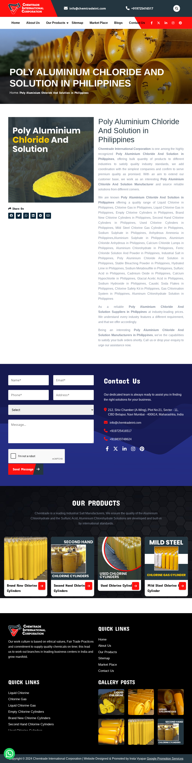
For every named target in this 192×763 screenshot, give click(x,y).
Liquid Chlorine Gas (22, 705)
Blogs (118, 22)
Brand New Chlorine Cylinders (29, 718)
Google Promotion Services (165, 758)
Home (15, 22)
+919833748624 (120, 439)
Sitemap (77, 22)
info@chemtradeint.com (87, 8)
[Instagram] (173, 23)
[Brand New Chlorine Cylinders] (41, 586)
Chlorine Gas (17, 699)
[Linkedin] (166, 23)
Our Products (55, 22)
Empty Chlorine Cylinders (26, 711)
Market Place (99, 22)
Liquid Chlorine (18, 693)
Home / (15, 93)
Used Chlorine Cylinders (118, 585)
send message (24, 469)
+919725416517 (141, 8)
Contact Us (137, 22)
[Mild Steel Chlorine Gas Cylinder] (182, 586)
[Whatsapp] (9, 753)
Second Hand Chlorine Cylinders (31, 724)
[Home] (26, 8)
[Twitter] (158, 23)
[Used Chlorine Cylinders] (135, 586)
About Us (33, 22)
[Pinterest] (180, 23)
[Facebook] (152, 23)
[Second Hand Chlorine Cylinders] (88, 586)
